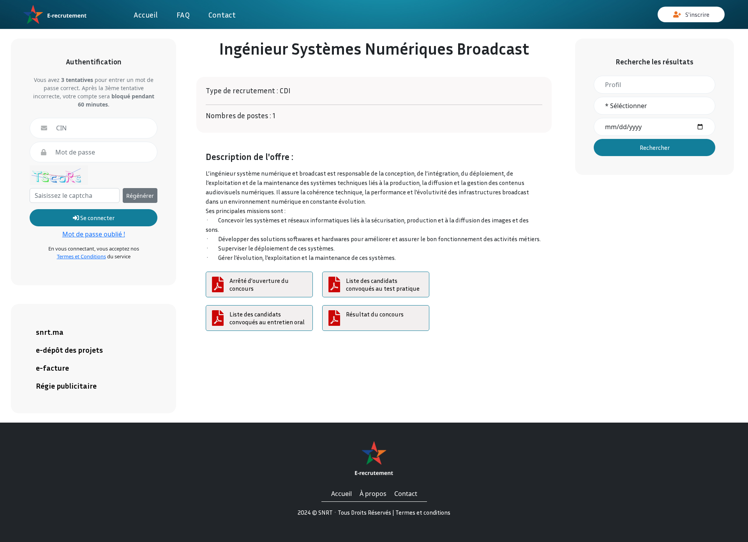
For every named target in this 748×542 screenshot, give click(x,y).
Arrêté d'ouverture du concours (259, 284)
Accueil (146, 14)
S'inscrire (696, 14)
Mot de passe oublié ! (93, 234)
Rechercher (655, 147)
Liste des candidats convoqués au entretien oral (267, 318)
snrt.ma (50, 331)
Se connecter (97, 218)
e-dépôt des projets (69, 349)
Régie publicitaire (66, 385)
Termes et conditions (422, 512)
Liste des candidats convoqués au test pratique (383, 284)
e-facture (52, 367)
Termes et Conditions (81, 256)
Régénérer (140, 195)
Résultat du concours (375, 314)
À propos (373, 493)
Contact (222, 14)
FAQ (183, 14)
